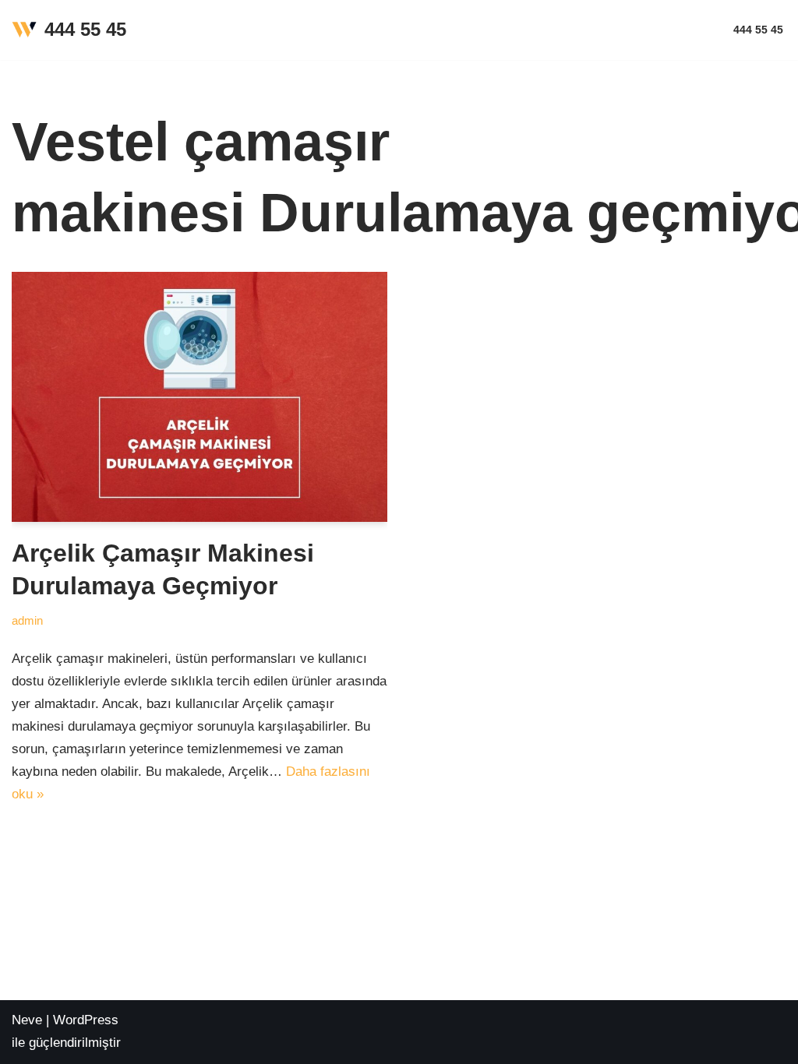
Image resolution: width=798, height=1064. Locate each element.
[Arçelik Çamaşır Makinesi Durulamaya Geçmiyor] (199, 397)
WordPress (85, 1020)
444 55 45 (758, 30)
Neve (27, 1020)
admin (27, 620)
